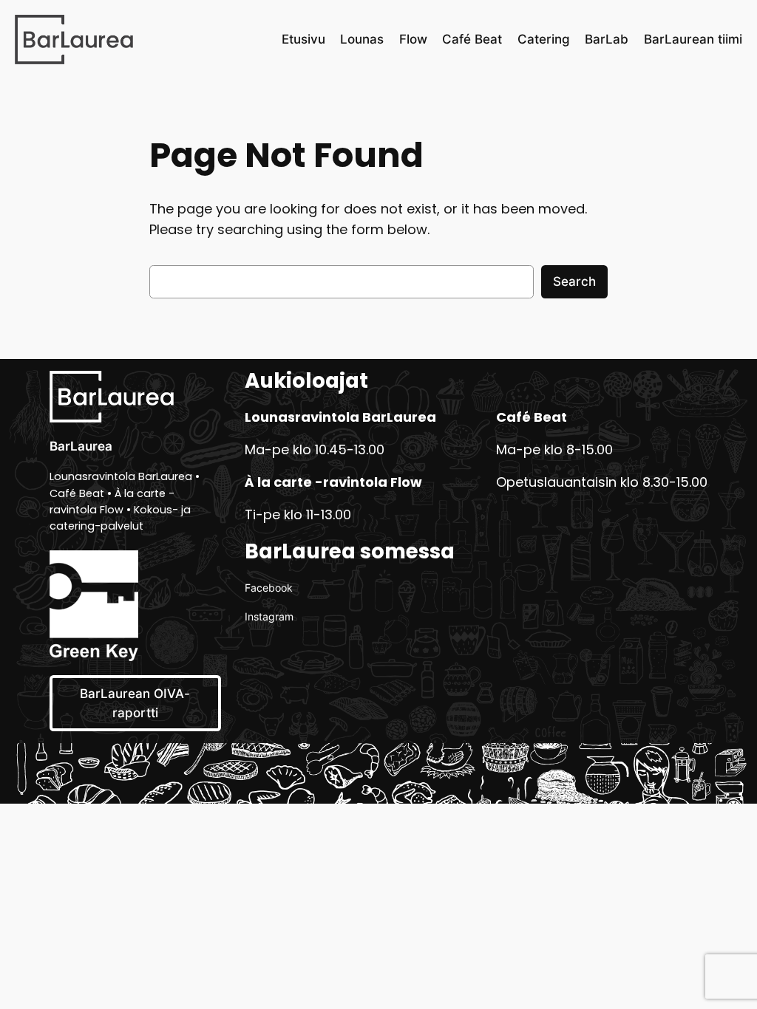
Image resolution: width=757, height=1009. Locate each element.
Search (574, 281)
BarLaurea (81, 446)
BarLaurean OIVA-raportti (135, 703)
